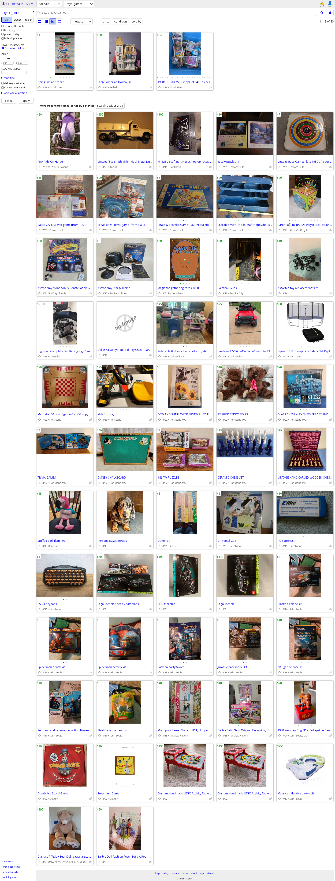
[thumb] (46, 21)
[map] (59, 21)
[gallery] (53, 21)
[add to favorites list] (39, 87)
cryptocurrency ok (14, 87)
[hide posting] (90, 87)
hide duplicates (13, 38)
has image (10, 30)
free (7, 58)
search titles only (14, 26)
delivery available (14, 83)
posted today (11, 34)
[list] (39, 21)
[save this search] (330, 13)
